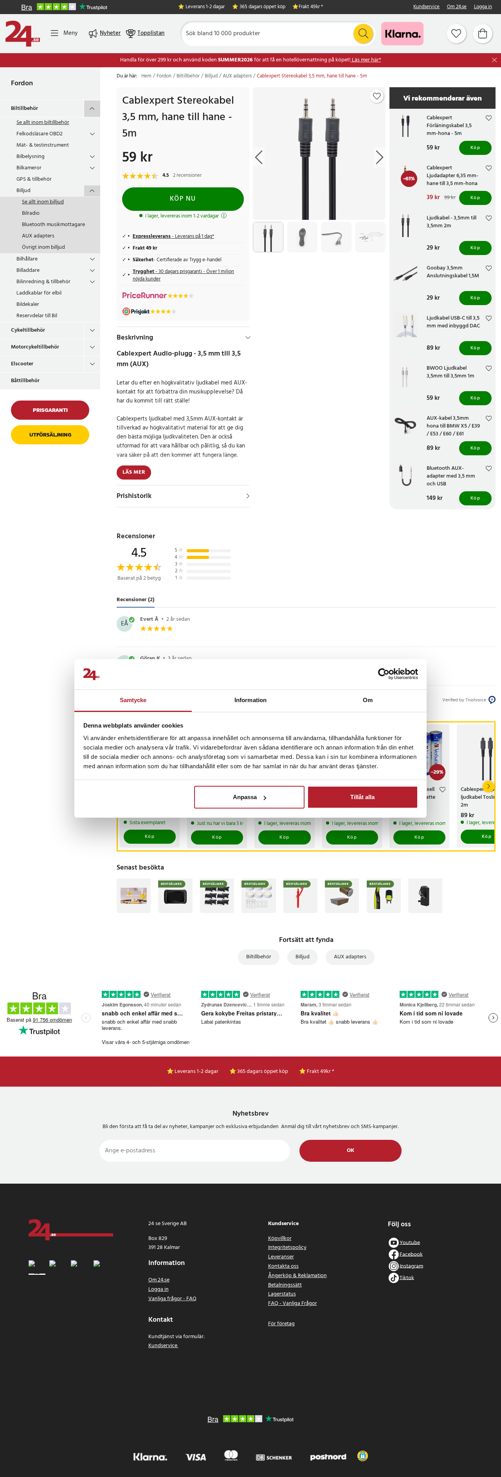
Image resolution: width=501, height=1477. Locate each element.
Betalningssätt (285, 1285)
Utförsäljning (50, 435)
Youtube (410, 1242)
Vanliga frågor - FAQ (172, 1298)
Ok (350, 1150)
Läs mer (134, 472)
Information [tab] (250, 700)
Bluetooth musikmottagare (53, 224)
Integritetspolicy (287, 1247)
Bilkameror (28, 168)
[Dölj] (248, 337)
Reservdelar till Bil (36, 315)
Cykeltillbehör (28, 330)
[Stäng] (494, 60)
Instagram (411, 1265)
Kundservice (426, 7)
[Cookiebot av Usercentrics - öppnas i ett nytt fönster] (384, 674)
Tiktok (407, 1277)
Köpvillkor (280, 1238)
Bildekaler (27, 304)
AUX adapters (38, 236)
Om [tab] (368, 700)
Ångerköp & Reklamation (297, 1275)
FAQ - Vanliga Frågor (292, 1303)
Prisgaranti (50, 410)
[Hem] (22, 34)
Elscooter (22, 363)
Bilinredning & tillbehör (43, 281)
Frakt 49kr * (311, 7)
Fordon (22, 83)
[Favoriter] (456, 33)
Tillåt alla (362, 797)
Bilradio (31, 213)
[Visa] (248, 496)
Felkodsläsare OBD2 (39, 133)
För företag (281, 1323)
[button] (362, 1456)
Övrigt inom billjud (43, 247)
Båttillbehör (25, 380)
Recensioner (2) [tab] (136, 599)
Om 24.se (457, 7)
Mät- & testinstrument (42, 145)
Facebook (411, 1254)
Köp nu (183, 199)
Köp (475, 148)
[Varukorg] (482, 33)
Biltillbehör (24, 108)
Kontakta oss (283, 1266)
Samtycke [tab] (133, 700)
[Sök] (363, 33)
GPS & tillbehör (34, 179)
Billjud (23, 190)
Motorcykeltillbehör (35, 347)
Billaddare (28, 270)
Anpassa (245, 797)
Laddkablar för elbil (38, 293)
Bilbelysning (30, 156)
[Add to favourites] (377, 96)
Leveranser (281, 1256)
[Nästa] (488, 786)
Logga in (483, 7)
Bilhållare (27, 259)
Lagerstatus (282, 1294)
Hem (146, 76)
